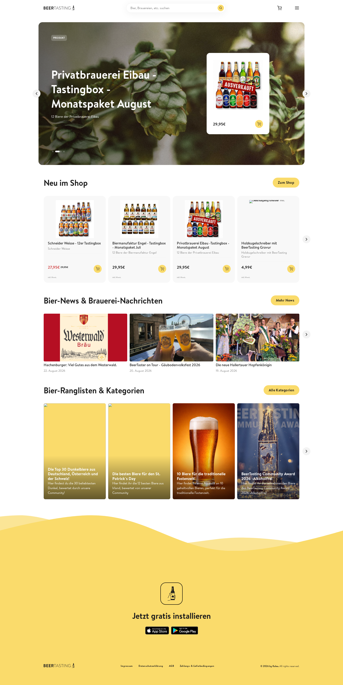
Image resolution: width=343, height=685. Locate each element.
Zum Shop (286, 182)
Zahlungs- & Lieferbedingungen (197, 666)
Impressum (127, 666)
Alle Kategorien (281, 390)
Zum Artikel (66, 120)
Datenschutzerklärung (151, 666)
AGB (171, 666)
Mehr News (285, 300)
